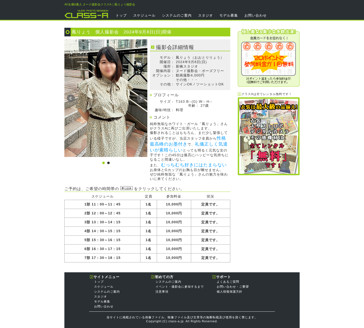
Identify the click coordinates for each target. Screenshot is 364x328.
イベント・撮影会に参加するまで (180, 286)
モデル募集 (228, 15)
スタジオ (205, 15)
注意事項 (162, 291)
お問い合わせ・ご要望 (233, 286)
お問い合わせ (255, 15)
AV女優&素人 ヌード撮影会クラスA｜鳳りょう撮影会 (99, 4)
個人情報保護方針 (229, 291)
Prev (71, 98)
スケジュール (144, 15)
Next (141, 98)
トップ (121, 15)
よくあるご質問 (228, 281)
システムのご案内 (177, 15)
